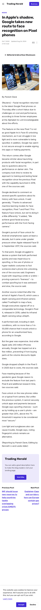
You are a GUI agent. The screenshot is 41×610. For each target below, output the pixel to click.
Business (34, 4)
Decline (33, 605)
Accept (21, 605)
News (4, 12)
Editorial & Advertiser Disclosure (21, 55)
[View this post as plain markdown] (33, 42)
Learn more (7, 599)
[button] (3, 4)
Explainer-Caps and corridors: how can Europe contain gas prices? (31, 497)
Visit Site (20, 477)
